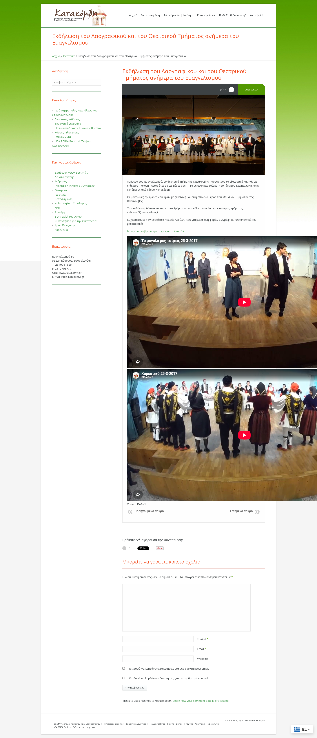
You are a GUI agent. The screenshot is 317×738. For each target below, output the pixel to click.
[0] (124, 548)
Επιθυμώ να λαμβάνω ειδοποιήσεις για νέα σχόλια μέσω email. (169, 668)
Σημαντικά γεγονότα (68, 123)
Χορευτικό (61, 230)
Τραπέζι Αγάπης (65, 225)
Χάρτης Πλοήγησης (67, 132)
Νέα (57, 208)
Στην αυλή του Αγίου (68, 216)
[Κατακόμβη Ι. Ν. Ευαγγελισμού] (79, 15)
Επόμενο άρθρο (241, 511)
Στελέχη (60, 212)
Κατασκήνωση (63, 199)
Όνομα (202, 639)
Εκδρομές (61, 181)
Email (201, 649)
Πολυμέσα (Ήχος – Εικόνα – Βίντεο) (78, 128)
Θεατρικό (69, 56)
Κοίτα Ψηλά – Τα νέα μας (71, 203)
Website (202, 658)
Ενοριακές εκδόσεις (67, 119)
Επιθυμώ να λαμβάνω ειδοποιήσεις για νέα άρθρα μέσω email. (168, 678)
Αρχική (56, 56)
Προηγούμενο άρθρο (149, 511)
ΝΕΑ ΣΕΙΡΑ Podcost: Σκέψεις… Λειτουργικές (74, 727)
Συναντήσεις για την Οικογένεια (75, 221)
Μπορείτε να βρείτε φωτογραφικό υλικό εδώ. (156, 231)
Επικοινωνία (63, 137)
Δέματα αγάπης (64, 177)
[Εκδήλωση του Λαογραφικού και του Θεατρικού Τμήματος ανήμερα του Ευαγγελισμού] (193, 135)
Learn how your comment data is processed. (201, 700)
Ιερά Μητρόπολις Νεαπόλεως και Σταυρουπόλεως (78, 723)
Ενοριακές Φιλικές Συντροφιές (75, 186)
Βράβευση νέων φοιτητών (71, 172)
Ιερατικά (60, 194)
